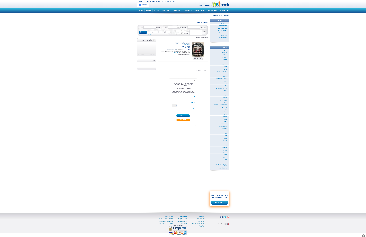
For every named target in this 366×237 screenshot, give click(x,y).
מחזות (225, 93)
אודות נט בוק (189, 10)
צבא (226, 145)
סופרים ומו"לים (183, 220)
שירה (225, 162)
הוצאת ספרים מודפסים (166, 220)
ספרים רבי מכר (222, 40)
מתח (225, 102)
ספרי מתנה (224, 128)
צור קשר (175, 1)
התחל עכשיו (219, 203)
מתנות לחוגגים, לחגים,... (220, 105)
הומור (225, 74)
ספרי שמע (224, 35)
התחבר (139, 3)
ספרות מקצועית (222, 126)
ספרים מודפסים (222, 30)
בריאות (225, 69)
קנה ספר (222, 10)
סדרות (225, 116)
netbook (213, 4)
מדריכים (156, 10)
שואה (225, 159)
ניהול (225, 112)
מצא (143, 32)
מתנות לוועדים (223, 168)
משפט (225, 97)
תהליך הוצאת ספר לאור (166, 223)
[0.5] (179, 49)
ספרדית (225, 121)
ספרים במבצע (223, 37)
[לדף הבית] (228, 10)
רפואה (225, 157)
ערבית (225, 133)
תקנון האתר (165, 10)
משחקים (140, 10)
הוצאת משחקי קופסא (198, 223)
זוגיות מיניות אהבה (221, 78)
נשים (225, 114)
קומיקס (225, 150)
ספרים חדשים (223, 25)
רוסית (225, 155)
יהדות (225, 86)
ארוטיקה (224, 62)
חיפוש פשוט (150, 34)
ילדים (225, 50)
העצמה (225, 76)
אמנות (225, 59)
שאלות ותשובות (200, 10)
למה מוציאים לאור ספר (166, 221)
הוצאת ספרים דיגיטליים (166, 218)
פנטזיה (225, 138)
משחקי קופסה (223, 100)
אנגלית (225, 55)
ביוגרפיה (224, 64)
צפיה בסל (152, 55)
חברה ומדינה (223, 81)
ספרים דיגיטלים (222, 33)
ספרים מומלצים (222, 28)
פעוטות (225, 140)
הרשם (140, 1)
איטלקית (224, 57)
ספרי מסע (224, 124)
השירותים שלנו (212, 10)
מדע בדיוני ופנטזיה (221, 88)
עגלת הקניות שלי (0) (153, 1)
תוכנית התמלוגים (177, 10)
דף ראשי (226, 16)
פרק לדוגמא (197, 58)
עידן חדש (224, 107)
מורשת (225, 90)
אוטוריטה (224, 52)
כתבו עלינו (202, 225)
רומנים (225, 152)
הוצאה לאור (201, 221)
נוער (226, 109)
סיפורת (225, 119)
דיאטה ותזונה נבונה (221, 71)
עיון (226, 131)
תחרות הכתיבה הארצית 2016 (220, 165)
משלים (225, 95)
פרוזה (225, 143)
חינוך (225, 83)
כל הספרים (224, 23)
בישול (225, 66)
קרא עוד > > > (175, 52)
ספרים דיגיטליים (182, 218)
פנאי (225, 135)
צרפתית (224, 147)
